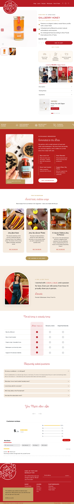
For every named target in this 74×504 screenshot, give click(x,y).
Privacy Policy (57, 503)
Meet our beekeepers (48, 180)
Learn (38, 3)
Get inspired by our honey (37, 258)
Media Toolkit (51, 489)
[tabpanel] (37, 453)
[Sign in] (63, 3)
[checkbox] (44, 445)
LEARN (39, 484)
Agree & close (9, 497)
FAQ (38, 491)
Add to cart (59, 42)
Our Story (39, 489)
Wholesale (49, 3)
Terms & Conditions (66, 503)
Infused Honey (28, 486)
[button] (65, 3)
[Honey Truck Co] (10, 471)
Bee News (39, 488)
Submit (67, 475)
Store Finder (56, 3)
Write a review (66, 440)
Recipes (44, 3)
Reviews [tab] (7, 441)
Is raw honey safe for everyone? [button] (13, 386)
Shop (35, 3)
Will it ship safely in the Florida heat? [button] (14, 390)
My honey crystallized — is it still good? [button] (15, 371)
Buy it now (55, 47)
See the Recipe (13, 249)
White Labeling (51, 488)
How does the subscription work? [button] (13, 395)
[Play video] (41, 80)
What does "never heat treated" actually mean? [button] (17, 381)
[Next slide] (34, 29)
